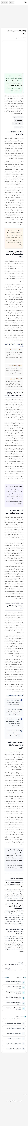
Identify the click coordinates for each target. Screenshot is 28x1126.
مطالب (11, 2)
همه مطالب (6, 977)
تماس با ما (4, 2)
